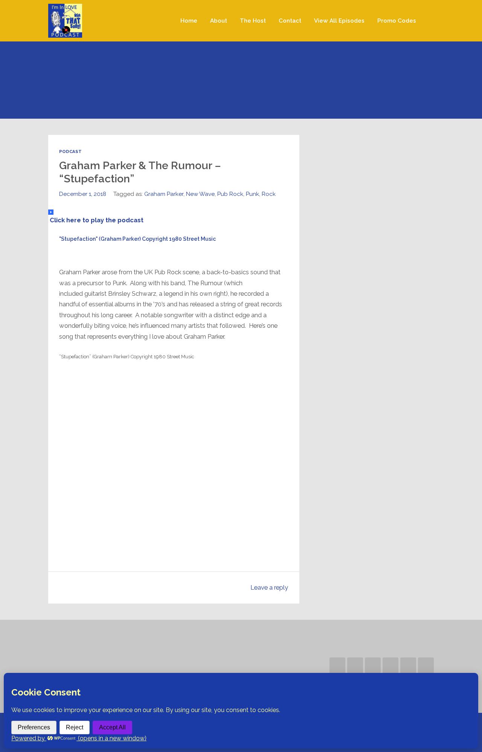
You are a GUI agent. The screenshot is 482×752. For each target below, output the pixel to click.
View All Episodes (339, 20)
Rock (269, 194)
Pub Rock (230, 194)
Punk (252, 194)
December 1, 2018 (82, 194)
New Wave (200, 194)
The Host (253, 20)
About (218, 20)
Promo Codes (396, 20)
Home (188, 20)
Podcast (70, 151)
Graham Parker (163, 194)
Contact (290, 20)
